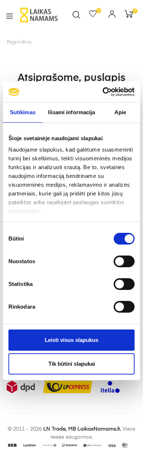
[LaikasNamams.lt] (39, 15)
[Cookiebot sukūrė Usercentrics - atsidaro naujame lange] (103, 92)
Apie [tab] (120, 112)
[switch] (124, 261)
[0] (95, 15)
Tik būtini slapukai (71, 364)
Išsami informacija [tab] (71, 112)
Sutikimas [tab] (23, 112)
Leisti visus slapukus (71, 340)
